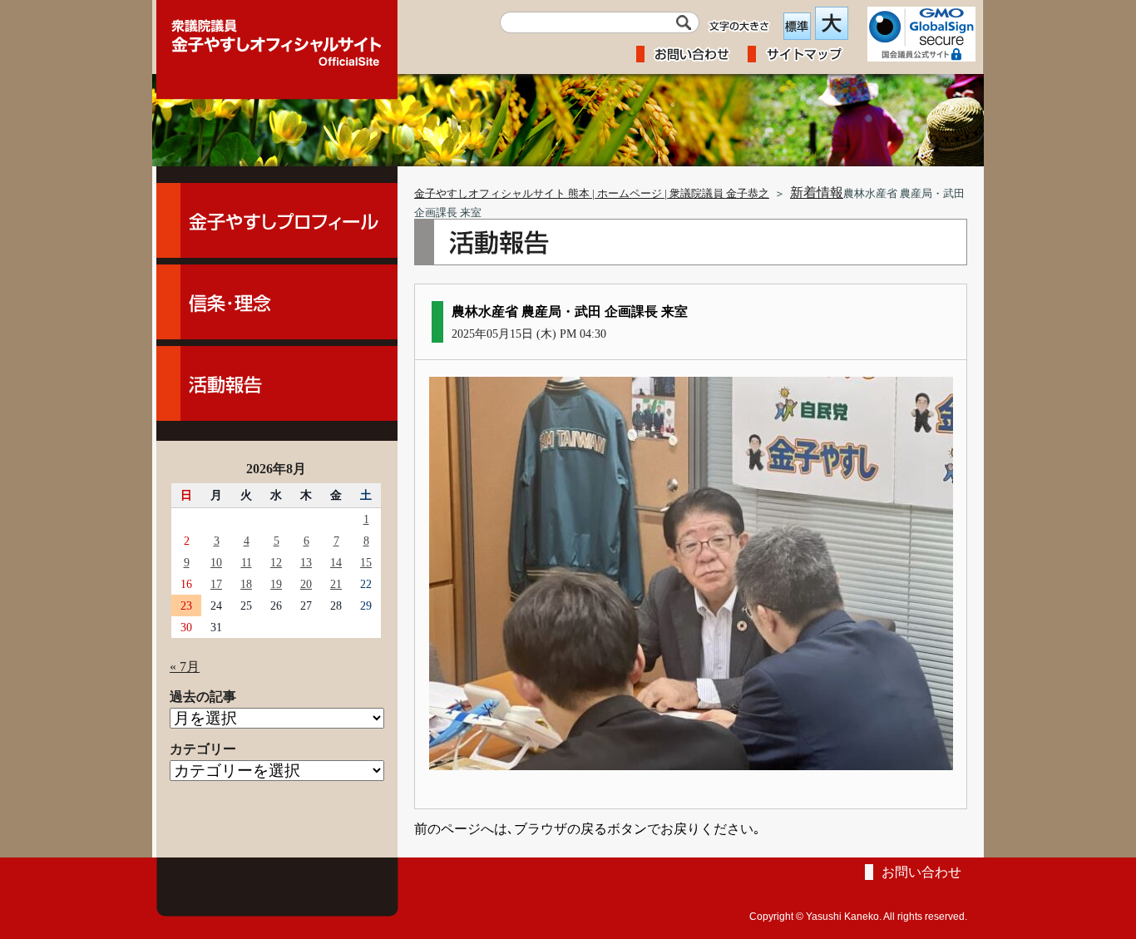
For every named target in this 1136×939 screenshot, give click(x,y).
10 (216, 562)
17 (216, 584)
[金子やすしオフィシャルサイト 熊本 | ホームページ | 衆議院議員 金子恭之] (277, 37)
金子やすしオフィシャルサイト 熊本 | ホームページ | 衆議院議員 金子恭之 (591, 194)
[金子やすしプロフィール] (277, 220)
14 (336, 562)
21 (336, 584)
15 (366, 562)
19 (276, 584)
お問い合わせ (921, 872)
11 (246, 562)
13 (306, 562)
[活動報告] (277, 383)
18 (246, 584)
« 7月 (185, 667)
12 (276, 562)
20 (306, 584)
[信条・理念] (277, 301)
